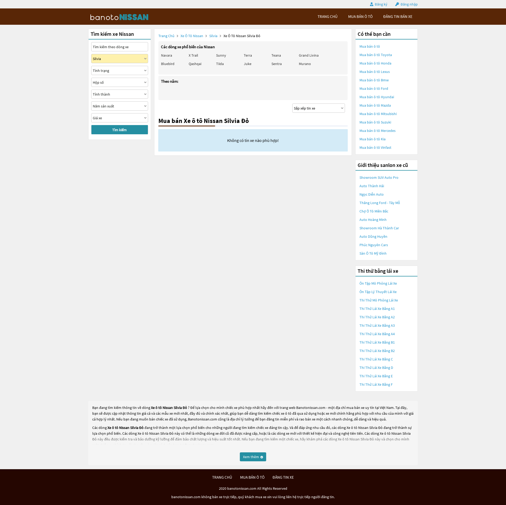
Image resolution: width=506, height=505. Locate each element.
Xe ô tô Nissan (192, 35)
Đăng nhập (409, 4)
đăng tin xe (283, 477)
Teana (276, 55)
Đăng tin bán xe (397, 16)
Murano (305, 63)
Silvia (213, 35)
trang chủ (328, 16)
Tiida (220, 63)
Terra (248, 55)
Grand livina (309, 55)
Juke (247, 63)
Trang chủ (166, 35)
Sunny (221, 55)
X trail (193, 55)
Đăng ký (381, 4)
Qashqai (195, 63)
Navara (166, 55)
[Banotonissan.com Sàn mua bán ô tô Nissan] (127, 16)
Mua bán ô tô (369, 46)
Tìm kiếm (119, 129)
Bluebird (167, 63)
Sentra (276, 63)
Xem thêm (251, 456)
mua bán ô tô (360, 16)
